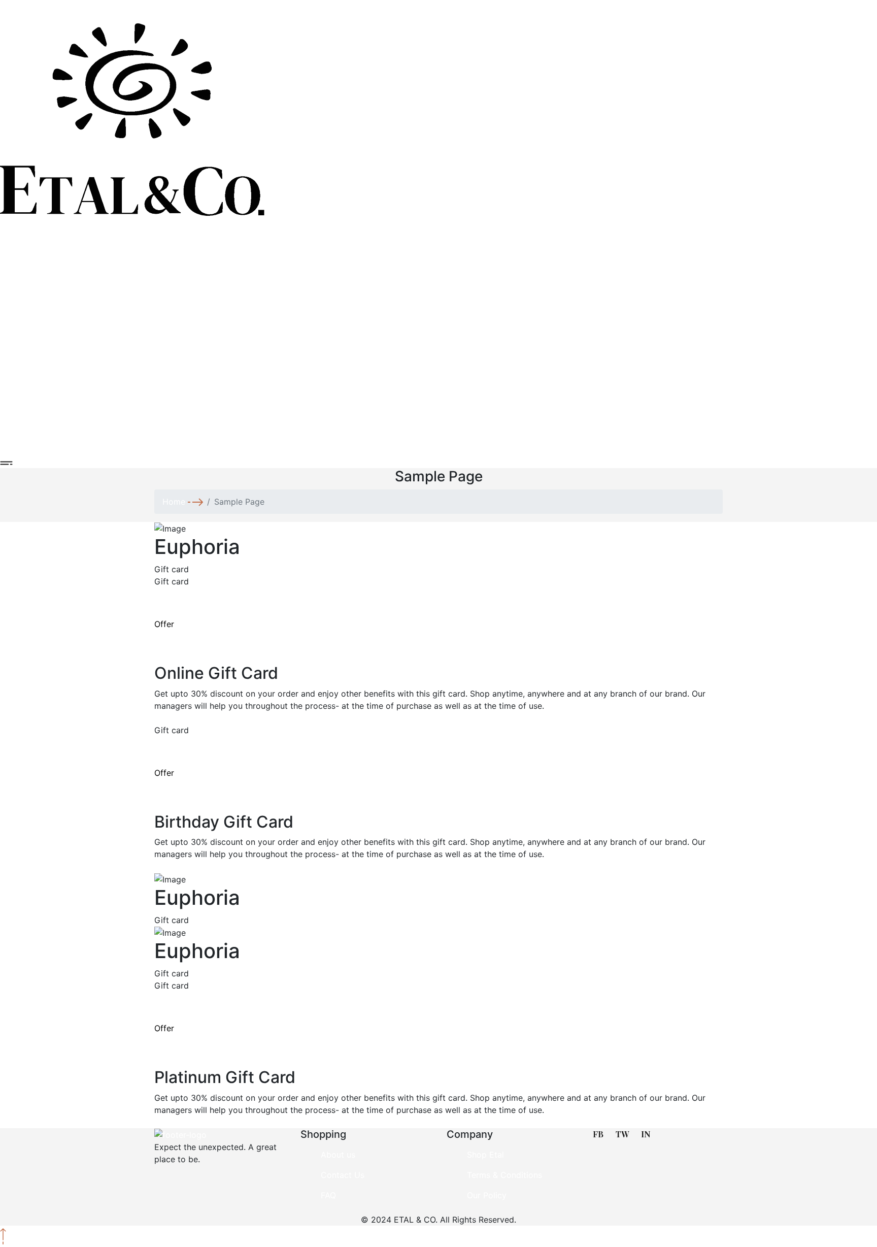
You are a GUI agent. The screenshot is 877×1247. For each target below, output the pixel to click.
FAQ (328, 1195)
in (646, 1134)
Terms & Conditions (504, 1175)
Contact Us (342, 1175)
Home (173, 502)
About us (338, 1155)
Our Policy (487, 1195)
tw (622, 1134)
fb (598, 1134)
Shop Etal (485, 1155)
